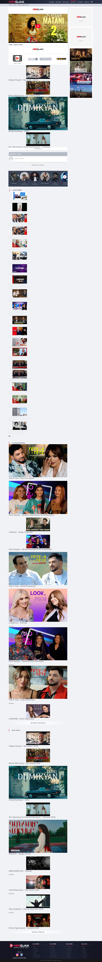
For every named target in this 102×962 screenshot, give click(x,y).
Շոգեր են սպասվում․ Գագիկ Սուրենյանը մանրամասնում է (17, 212)
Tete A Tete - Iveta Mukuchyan (22, 700)
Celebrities (69, 956)
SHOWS (66, 2)
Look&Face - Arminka (18, 623)
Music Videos (17, 63)
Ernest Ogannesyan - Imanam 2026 (24, 928)
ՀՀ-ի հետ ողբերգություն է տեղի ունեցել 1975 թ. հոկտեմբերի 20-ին (19, 325)
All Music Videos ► (38, 932)
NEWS (81, 2)
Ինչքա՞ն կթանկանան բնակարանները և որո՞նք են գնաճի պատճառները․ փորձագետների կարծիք (19, 419)
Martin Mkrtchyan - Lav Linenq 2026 (24, 95)
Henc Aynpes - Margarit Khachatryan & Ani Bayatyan (31, 515)
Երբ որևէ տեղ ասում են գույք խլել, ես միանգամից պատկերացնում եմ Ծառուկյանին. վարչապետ (19, 249)
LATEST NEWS (17, 190)
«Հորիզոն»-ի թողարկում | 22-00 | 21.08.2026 (18, 273)
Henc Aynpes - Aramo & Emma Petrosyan (26, 661)
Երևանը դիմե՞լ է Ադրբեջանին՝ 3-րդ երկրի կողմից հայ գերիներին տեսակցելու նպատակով (19, 432)
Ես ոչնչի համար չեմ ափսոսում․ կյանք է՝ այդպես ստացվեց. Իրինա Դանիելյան (19, 237)
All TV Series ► (36, 956)
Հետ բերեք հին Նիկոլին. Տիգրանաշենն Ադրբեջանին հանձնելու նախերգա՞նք (17, 358)
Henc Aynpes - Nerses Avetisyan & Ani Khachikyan (30, 549)
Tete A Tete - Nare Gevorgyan (21, 478)
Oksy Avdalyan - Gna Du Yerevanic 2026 (26, 909)
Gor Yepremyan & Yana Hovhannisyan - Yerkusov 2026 (32, 817)
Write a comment (46, 59)
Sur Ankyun (52, 948)
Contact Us (15, 957)
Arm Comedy (52, 950)
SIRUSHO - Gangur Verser (20, 854)
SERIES (59, 2)
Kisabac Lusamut (53, 954)
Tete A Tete (52, 946)
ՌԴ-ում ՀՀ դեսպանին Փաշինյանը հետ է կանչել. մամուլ (19, 201)
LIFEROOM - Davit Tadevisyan (21, 719)
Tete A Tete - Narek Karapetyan (22, 586)
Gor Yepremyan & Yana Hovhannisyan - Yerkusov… (29, 147)
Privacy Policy (22, 957)
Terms (19, 154)
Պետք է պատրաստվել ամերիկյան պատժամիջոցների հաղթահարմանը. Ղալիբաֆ (19, 393)
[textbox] (40, 159)
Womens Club (52, 952)
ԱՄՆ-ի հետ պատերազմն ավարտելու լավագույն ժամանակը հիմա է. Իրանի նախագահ (19, 405)
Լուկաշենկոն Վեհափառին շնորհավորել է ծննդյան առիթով (18, 336)
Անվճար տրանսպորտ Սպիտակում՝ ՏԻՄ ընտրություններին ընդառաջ (17, 262)
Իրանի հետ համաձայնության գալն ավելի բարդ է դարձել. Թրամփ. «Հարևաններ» (19, 380)
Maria (34, 946)
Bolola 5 (34, 952)
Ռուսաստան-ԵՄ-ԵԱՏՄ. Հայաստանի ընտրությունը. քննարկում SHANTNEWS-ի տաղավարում (17, 313)
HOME (52, 2)
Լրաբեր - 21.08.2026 (14, 347)
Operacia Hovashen (36, 954)
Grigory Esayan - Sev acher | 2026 (23, 80)
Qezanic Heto (35, 948)
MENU (87, 2)
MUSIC (74, 2)
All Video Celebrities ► (38, 723)
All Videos (37, 149)
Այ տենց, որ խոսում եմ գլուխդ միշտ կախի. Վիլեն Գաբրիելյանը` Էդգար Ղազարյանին (19, 299)
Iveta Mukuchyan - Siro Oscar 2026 (24, 890)
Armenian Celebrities (18, 443)
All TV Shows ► (53, 956)
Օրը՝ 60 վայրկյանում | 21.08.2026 (18, 369)
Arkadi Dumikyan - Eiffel (18, 131)
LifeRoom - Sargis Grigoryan (21, 532)
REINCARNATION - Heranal (20, 871)
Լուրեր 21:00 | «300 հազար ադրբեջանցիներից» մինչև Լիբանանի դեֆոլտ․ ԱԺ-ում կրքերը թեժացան (19, 286)
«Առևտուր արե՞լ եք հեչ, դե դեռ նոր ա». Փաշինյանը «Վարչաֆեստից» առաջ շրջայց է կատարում (19, 224)
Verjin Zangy (35, 950)
